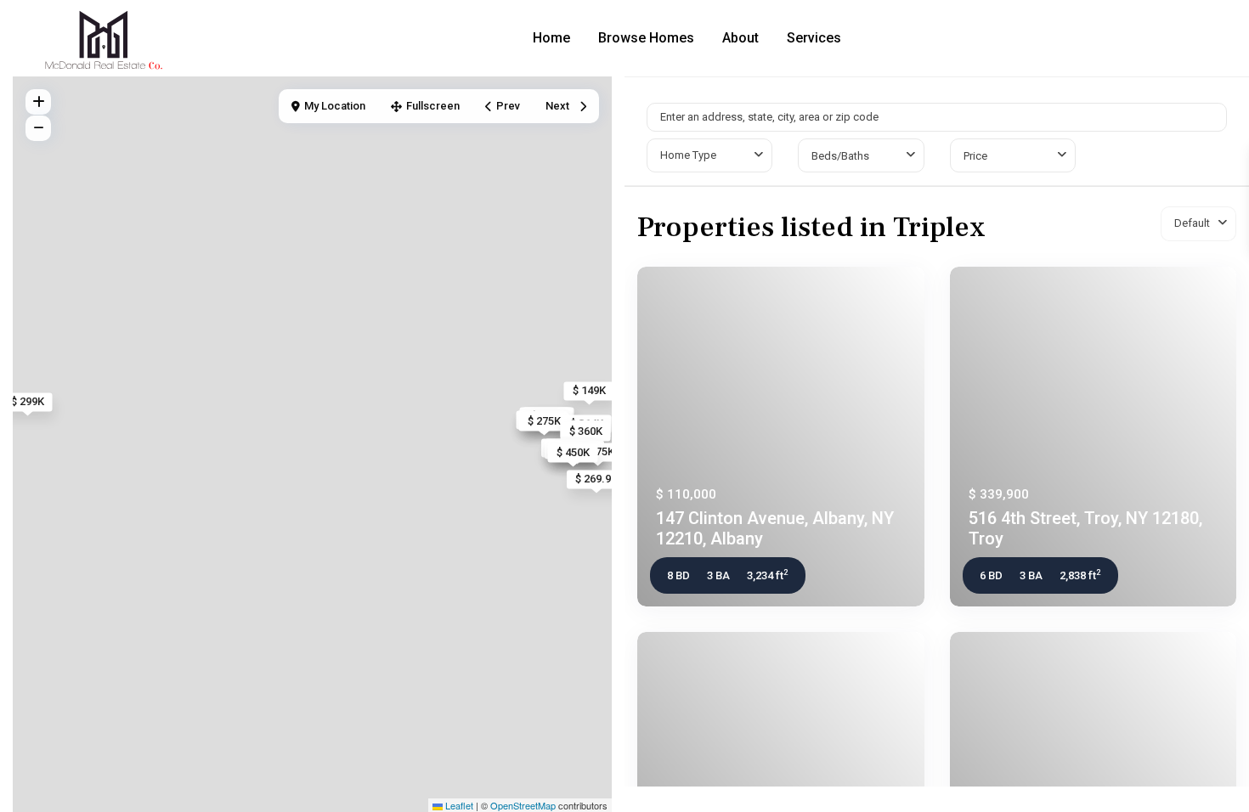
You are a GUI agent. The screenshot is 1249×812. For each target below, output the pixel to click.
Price (975, 155)
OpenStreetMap (523, 805)
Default (1192, 223)
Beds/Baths (840, 155)
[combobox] (709, 155)
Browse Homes (646, 38)
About (740, 38)
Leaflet (458, 805)
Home (551, 38)
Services (814, 38)
